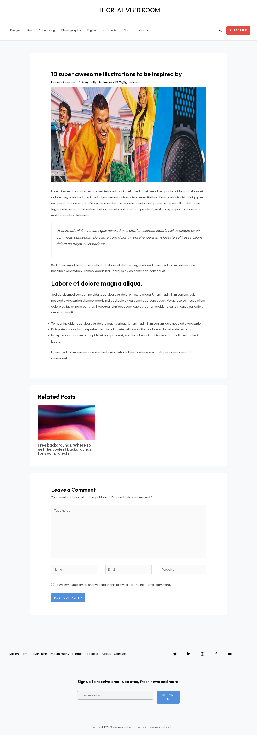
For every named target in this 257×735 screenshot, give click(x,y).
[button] (220, 30)
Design (15, 30)
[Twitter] (175, 654)
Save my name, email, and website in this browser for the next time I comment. (114, 585)
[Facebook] (216, 654)
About (128, 30)
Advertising (46, 30)
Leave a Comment (64, 82)
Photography (71, 30)
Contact (145, 30)
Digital (91, 30)
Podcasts (110, 30)
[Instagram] (202, 654)
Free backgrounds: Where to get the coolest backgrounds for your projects (64, 449)
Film (29, 30)
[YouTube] (230, 654)
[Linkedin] (189, 654)
